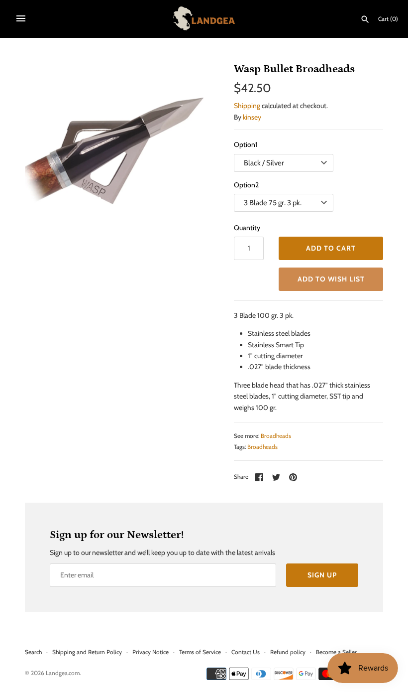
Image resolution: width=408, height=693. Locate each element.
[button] (331, 279)
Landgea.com (63, 673)
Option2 (246, 184)
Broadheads (276, 435)
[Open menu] (21, 18)
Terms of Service (200, 652)
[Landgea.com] (204, 18)
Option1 (246, 144)
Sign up (322, 574)
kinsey (252, 117)
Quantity (247, 227)
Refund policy (288, 652)
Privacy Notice (150, 652)
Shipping (247, 105)
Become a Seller (336, 652)
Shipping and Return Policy (87, 652)
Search (33, 652)
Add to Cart (331, 248)
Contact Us (245, 652)
